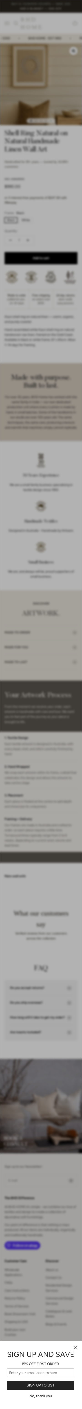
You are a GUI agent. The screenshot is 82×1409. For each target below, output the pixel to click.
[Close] (75, 1347)
